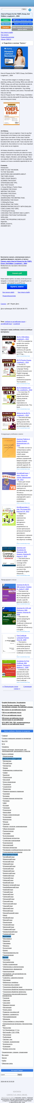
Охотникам (6, 980)
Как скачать (5, 35)
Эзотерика (6, 960)
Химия (5, 772)
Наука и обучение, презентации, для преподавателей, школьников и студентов (16, 750)
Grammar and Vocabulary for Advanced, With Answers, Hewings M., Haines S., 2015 (24, 552)
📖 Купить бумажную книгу (22, 20)
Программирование (10, 1017)
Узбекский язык (8, 880)
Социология (7, 787)
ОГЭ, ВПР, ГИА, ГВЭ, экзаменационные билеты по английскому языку (16, 723)
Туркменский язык (9, 929)
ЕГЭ (3, 744)
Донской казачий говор (10, 913)
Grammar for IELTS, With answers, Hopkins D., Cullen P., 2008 (24, 587)
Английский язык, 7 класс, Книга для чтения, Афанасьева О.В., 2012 (24, 476)
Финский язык (7, 920)
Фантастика (7, 1028)
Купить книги (17, 287)
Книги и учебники (8, 754)
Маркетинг (6, 941)
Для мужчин (7, 1035)
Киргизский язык (8, 927)
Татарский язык (8, 878)
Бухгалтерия (7, 948)
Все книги (5, 1055)
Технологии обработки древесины (14, 992)
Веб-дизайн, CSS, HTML (11, 1032)
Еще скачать (6, 23)
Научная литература (10, 847)
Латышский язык (8, 899)
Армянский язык (8, 875)
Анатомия (6, 794)
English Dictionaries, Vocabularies (14, 702)
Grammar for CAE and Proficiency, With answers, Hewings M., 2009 (24, 611)
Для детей (6, 780)
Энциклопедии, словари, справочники (15, 1052)
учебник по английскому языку (15, 321)
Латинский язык (8, 868)
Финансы (6, 946)
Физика (5, 768)
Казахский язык (8, 894)
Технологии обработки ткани (12, 987)
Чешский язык (8, 906)
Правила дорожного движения (13, 791)
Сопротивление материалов (12, 852)
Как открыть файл (7, 32)
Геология (6, 998)
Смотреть (6, 27)
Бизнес (5, 950)
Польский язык (8, 901)
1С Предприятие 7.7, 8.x (11, 1030)
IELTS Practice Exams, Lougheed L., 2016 (24, 361)
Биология (6, 775)
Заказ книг (6, 1000)
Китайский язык (8, 917)
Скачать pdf (17, 273)
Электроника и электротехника (13, 967)
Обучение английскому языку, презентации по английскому (13, 719)
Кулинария (6, 1046)
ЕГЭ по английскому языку (11, 715)
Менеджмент (7, 939)
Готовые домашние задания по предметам (16, 738)
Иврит (5, 915)
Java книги (6, 1003)
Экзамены (5, 747)
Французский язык (9, 859)
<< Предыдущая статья (10, 686)
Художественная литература (12, 798)
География (6, 833)
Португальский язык (10, 903)
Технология (7, 784)
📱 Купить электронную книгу (22, 23)
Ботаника (6, 796)
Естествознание (8, 836)
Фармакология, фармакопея (12, 969)
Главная (5, 735)
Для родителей (8, 845)
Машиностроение (9, 1005)
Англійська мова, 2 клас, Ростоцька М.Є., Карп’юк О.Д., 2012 (24, 509)
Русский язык (7, 763)
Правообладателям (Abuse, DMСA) (7, 38)
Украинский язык (8, 871)
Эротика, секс (7, 1039)
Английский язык (8, 857)
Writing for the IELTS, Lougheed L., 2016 (23, 414)
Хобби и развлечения (10, 964)
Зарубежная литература (11, 838)
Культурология (8, 843)
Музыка (5, 822)
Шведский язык (8, 908)
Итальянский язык (9, 866)
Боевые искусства (9, 1049)
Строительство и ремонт (11, 985)
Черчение (6, 808)
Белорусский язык (9, 873)
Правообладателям (9, 296)
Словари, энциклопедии (11, 1042)
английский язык (6, 324)
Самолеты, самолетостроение (13, 978)
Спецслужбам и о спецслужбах (13, 1021)
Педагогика (7, 789)
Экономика (7, 943)
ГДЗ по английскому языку (11, 712)
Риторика (6, 801)
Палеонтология (8, 831)
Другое (4, 1058)
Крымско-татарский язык (11, 885)
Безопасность (7, 1044)
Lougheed (16, 324)
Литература (7, 765)
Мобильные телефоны (10, 982)
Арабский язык (8, 889)
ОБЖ (5, 803)
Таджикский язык (9, 934)
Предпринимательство (10, 953)
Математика (7, 761)
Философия (7, 812)
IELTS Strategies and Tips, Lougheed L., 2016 (24, 389)
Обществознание (9, 829)
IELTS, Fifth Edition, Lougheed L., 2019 (23, 338)
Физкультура (7, 819)
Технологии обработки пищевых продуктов (17, 989)
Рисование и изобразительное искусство (17, 850)
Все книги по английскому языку (14, 710)
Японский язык (8, 910)
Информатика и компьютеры (12, 770)
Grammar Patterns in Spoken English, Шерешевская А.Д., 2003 (23, 442)
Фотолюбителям (8, 962)
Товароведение (8, 955)
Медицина (6, 1019)
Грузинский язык (8, 924)
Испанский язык (8, 861)
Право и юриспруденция (11, 815)
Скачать (6, 20)
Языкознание (7, 922)
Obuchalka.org (7, 1098)
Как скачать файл (8, 292)
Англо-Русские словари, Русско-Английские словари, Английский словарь (17, 706)
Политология (7, 777)
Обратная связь (7, 1063)
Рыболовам (7, 1037)
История (6, 805)
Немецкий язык (8, 864)
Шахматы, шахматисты (11, 1014)
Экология (6, 824)
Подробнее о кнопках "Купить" (15, 43)
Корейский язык (8, 882)
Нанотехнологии (8, 971)
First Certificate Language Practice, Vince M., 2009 (23, 638)
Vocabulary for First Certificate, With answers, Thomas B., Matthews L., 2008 (23, 664)
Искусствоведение (9, 782)
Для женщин (7, 1007)
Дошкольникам (8, 756)
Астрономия (7, 817)
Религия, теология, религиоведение (15, 826)
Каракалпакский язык (10, 931)
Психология (7, 810)
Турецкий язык (8, 892)
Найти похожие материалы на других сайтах (22, 28)
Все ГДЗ (5, 741)
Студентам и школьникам (11, 840)
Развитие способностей (11, 1012)
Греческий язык (8, 896)
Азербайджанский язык (11, 887)
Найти (4, 1060)
